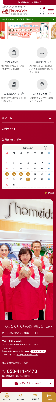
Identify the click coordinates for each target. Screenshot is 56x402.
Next (53, 30)
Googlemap (38, 351)
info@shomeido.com (27, 354)
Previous (2, 30)
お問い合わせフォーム (28, 383)
